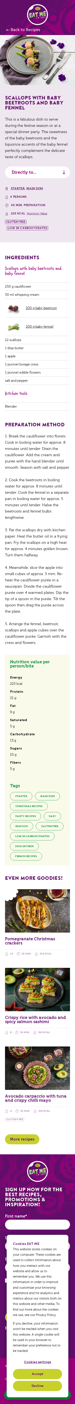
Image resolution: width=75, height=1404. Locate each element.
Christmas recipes (28, 806)
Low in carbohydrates (32, 836)
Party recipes (25, 816)
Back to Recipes (25, 30)
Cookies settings (37, 1362)
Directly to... (24, 172)
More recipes (22, 1139)
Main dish (34, 188)
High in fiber (24, 846)
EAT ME (37, 14)
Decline (37, 1386)
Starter (18, 188)
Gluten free (49, 826)
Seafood (21, 826)
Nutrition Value (37, 213)
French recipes (26, 856)
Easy (52, 816)
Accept (37, 1374)
